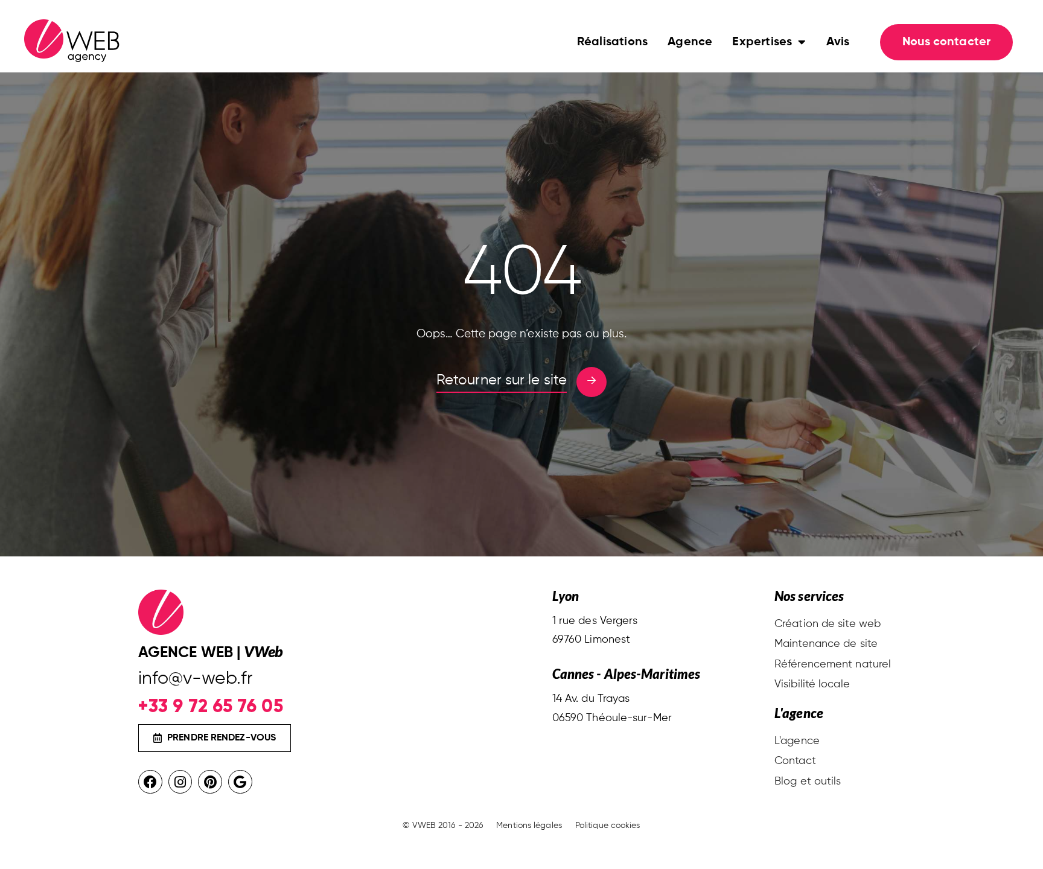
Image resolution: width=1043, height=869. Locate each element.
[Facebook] (150, 782)
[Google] (240, 782)
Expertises (762, 42)
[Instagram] (180, 782)
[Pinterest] (210, 782)
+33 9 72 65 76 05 (210, 706)
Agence (690, 42)
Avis (838, 42)
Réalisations (612, 42)
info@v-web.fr (195, 679)
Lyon (565, 596)
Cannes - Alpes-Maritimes (626, 674)
